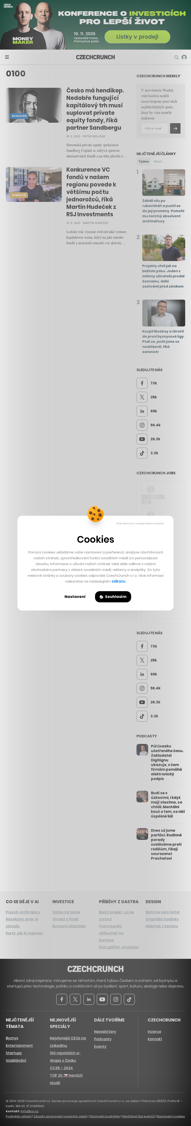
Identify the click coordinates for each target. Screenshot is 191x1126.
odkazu (118, 581)
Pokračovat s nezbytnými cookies (140, 523)
